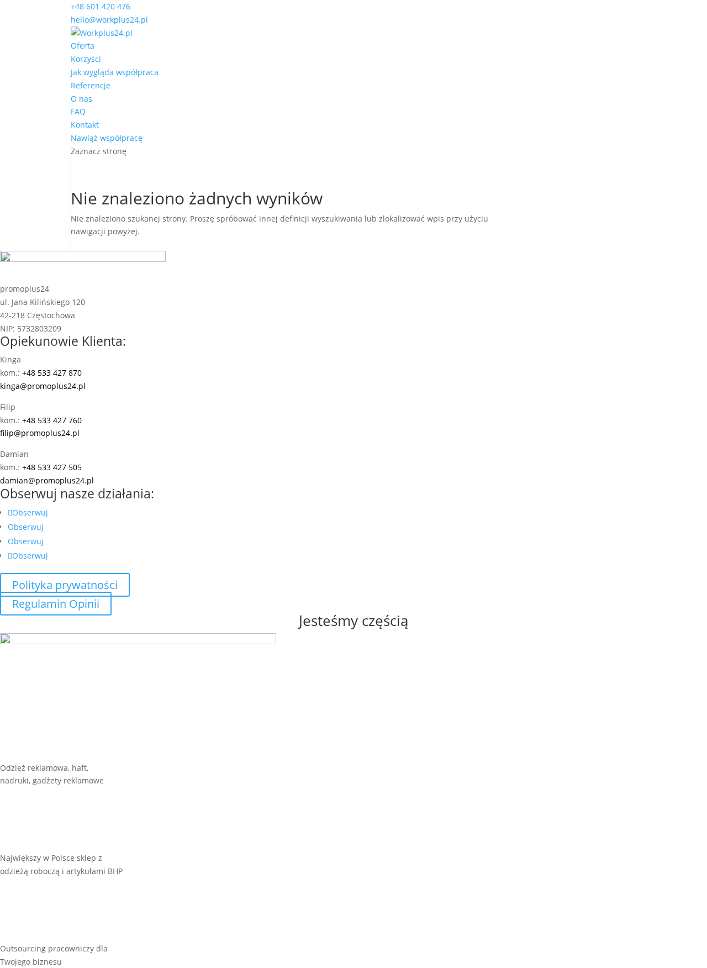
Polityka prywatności (65, 584)
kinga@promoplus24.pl (43, 386)
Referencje (90, 85)
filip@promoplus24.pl (40, 433)
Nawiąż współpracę (107, 138)
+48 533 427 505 (52, 467)
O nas (81, 98)
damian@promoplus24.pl (47, 480)
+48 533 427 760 (52, 420)
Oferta (82, 45)
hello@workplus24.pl (109, 19)
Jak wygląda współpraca (115, 72)
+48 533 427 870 (52, 372)
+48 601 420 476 (100, 6)
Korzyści (86, 59)
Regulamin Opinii (55, 603)
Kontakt (85, 124)
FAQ (78, 111)
